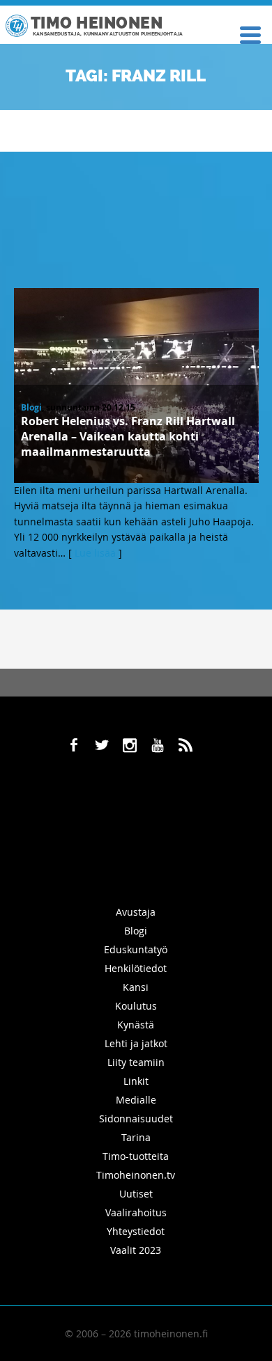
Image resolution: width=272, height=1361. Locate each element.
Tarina (136, 1137)
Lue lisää (95, 552)
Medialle (136, 1099)
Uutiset (136, 1193)
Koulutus (136, 1005)
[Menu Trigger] (250, 34)
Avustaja (136, 911)
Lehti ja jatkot (136, 1043)
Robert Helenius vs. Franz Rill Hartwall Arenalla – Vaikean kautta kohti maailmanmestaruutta (128, 436)
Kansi (136, 987)
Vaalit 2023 (135, 1250)
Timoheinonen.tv (135, 1174)
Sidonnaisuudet (136, 1118)
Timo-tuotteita (136, 1156)
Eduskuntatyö (135, 949)
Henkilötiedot (136, 968)
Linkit (136, 1081)
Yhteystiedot (136, 1231)
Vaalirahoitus (136, 1212)
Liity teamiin (136, 1062)
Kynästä (135, 1024)
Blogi (31, 407)
